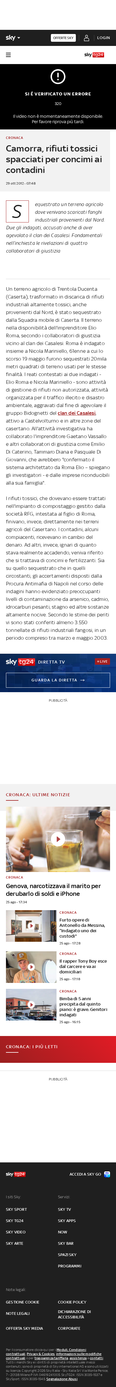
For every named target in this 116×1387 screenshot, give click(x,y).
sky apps (67, 1221)
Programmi (69, 1266)
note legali (17, 1313)
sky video (16, 1232)
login (103, 37)
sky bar (65, 1243)
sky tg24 (15, 1221)
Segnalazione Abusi (62, 1379)
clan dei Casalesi (76, 413)
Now (63, 1232)
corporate (69, 1328)
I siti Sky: (13, 1197)
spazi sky (67, 1255)
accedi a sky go (85, 1174)
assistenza (78, 1358)
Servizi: (64, 1197)
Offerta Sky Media (24, 1328)
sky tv (64, 1209)
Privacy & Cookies (41, 1354)
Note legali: (16, 1289)
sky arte (14, 1243)
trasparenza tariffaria (51, 1358)
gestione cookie (22, 1302)
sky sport (16, 1209)
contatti (96, 1358)
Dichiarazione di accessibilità (74, 1314)
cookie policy (72, 1302)
